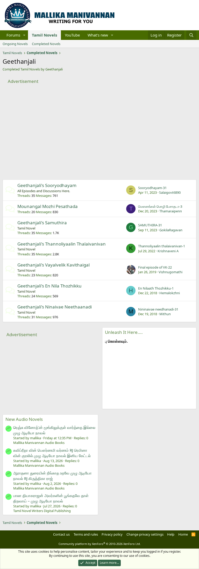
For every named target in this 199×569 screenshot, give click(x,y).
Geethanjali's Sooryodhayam (46, 185)
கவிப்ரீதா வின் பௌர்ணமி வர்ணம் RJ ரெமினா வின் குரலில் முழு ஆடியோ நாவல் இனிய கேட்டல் (52, 453)
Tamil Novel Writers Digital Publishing (42, 510)
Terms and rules (86, 534)
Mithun (165, 314)
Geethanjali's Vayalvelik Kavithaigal (53, 265)
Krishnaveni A (168, 251)
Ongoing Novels (15, 43)
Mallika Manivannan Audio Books (39, 442)
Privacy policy (112, 534)
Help (170, 534)
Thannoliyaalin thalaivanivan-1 (161, 246)
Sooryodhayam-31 (152, 187)
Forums (13, 35)
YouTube (72, 35)
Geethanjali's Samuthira (42, 223)
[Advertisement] (99, 127)
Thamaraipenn (170, 211)
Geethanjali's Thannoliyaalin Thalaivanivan (61, 244)
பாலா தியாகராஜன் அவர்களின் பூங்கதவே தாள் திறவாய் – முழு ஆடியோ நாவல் (51, 498)
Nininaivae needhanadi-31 (158, 309)
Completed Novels (46, 43)
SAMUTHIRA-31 (150, 225)
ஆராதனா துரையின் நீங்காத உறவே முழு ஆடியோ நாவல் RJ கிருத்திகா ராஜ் (52, 475)
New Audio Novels (24, 419)
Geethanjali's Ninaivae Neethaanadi (54, 307)
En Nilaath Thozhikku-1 (156, 288)
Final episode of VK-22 (155, 267)
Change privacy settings (145, 534)
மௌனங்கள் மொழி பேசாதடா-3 (160, 206)
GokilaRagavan (170, 230)
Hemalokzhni (169, 293)
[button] (24, 35)
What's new (98, 35)
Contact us (61, 534)
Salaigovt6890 (170, 192)
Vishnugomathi (170, 272)
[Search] (191, 35)
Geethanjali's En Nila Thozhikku (49, 286)
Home (183, 534)
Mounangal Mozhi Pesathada (47, 206)
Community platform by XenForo (100, 544)
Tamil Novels (44, 35)
